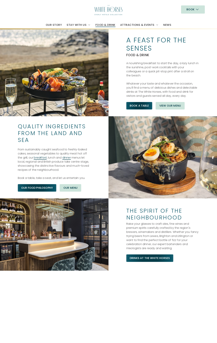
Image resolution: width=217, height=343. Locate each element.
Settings (174, 38)
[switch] (97, 38)
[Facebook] (166, 291)
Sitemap (23, 334)
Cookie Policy (26, 326)
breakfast (40, 158)
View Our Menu (170, 106)
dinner (66, 158)
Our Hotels (172, 280)
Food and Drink (126, 284)
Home (169, 284)
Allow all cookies (189, 8)
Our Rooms (123, 280)
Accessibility (26, 322)
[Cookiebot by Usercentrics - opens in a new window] (22, 38)
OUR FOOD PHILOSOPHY (37, 188)
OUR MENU (70, 188)
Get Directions (71, 314)
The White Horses (127, 273)
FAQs (119, 292)
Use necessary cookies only (188, 20)
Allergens (122, 288)
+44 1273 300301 (71, 279)
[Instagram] (166, 295)
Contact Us (123, 296)
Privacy (22, 330)
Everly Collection (177, 273)
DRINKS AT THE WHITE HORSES (150, 258)
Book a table (139, 106)
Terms (22, 338)
